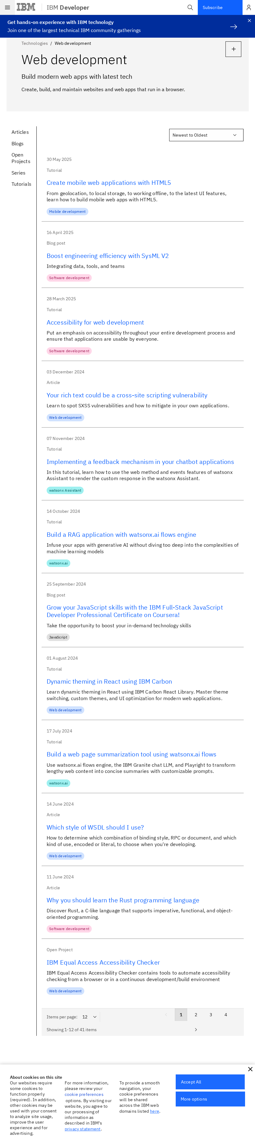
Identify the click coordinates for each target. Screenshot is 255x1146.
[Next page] (196, 1029)
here (154, 1111)
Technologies (34, 43)
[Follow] (233, 49)
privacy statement (83, 1129)
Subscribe (213, 7)
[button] (190, 7)
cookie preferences (84, 1094)
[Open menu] (7, 7)
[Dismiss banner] (249, 20)
